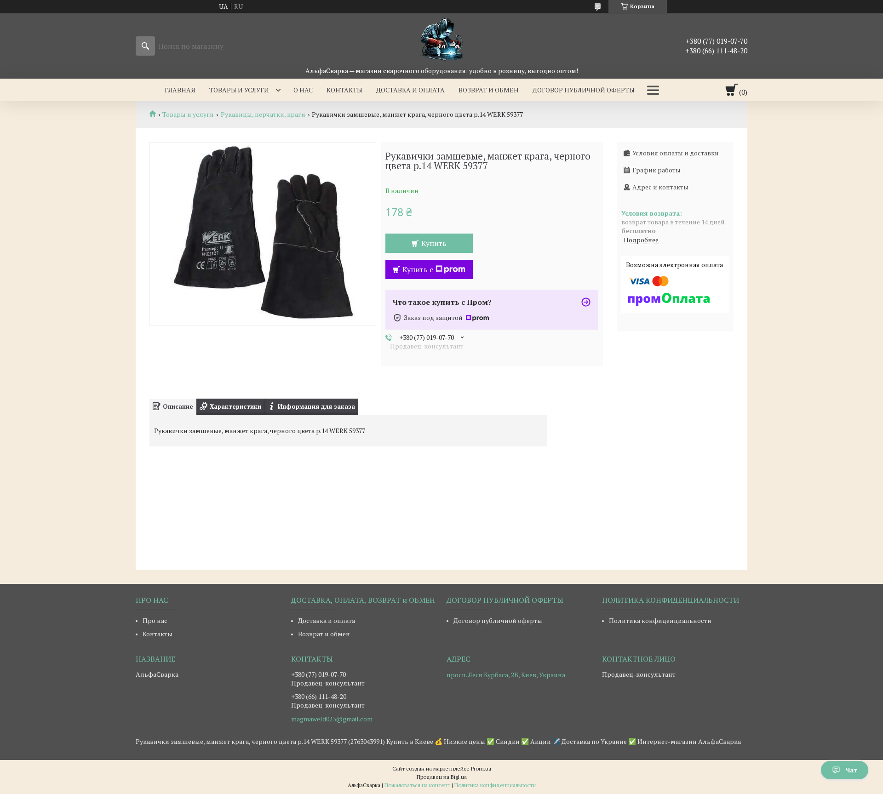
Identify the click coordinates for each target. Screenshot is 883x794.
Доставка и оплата (410, 90)
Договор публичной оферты (584, 90)
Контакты (344, 90)
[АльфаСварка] (441, 40)
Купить (434, 243)
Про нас (155, 620)
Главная (180, 90)
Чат (851, 769)
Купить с (417, 269)
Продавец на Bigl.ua (442, 776)
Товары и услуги (239, 90)
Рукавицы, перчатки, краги (263, 114)
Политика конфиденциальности (660, 620)
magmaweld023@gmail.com (332, 719)
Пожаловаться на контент (417, 785)
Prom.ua (481, 768)
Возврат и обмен (489, 90)
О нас (303, 90)
